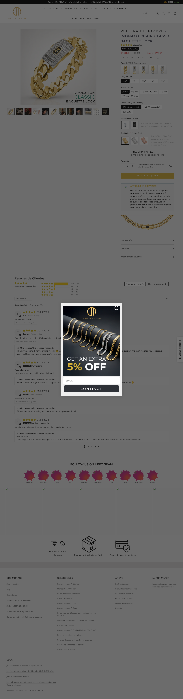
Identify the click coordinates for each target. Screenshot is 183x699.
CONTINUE (91, 389)
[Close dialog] (116, 308)
